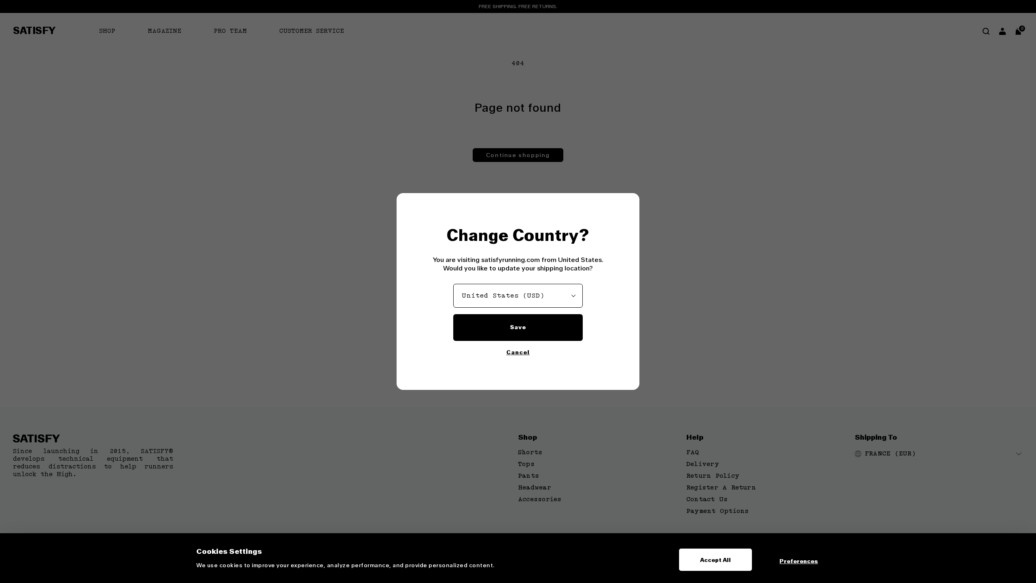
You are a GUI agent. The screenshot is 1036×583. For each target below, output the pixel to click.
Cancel (518, 352)
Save (518, 327)
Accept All (715, 560)
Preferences (798, 561)
